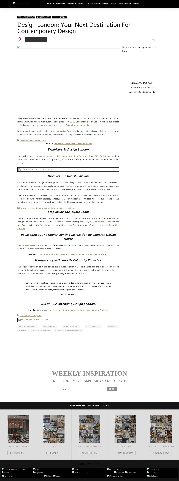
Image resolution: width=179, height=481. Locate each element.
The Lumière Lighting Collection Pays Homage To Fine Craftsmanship (73, 254)
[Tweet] (33, 39)
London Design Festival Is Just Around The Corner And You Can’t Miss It (73, 310)
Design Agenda (125, 4)
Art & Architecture (142, 92)
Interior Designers (75, 4)
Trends (105, 4)
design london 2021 (71, 326)
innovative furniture (66, 131)
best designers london (28, 326)
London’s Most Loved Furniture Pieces (73, 144)
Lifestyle (113, 4)
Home (49, 4)
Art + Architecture (93, 4)
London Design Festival (42, 330)
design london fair (93, 326)
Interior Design (59, 4)
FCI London (62, 156)
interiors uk (24, 330)
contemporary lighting (33, 245)
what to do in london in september (69, 330)
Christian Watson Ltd (79, 156)
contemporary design (45, 125)
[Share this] (28, 39)
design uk (112, 326)
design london (50, 326)
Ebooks (136, 4)
